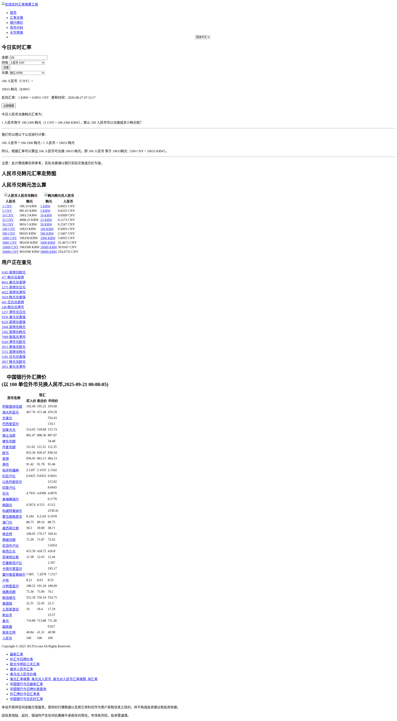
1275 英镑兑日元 (14, 287)
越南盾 (7, 627)
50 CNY (8, 224)
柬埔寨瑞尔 (10, 499)
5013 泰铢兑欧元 (14, 347)
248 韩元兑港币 (13, 307)
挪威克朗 (9, 540)
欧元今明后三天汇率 (25, 664)
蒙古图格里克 (12, 516)
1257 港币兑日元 (14, 312)
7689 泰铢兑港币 (14, 337)
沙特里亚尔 (10, 586)
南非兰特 (9, 632)
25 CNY (8, 220)
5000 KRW (47, 242)
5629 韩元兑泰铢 (14, 297)
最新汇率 (16, 654)
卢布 (5, 580)
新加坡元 (9, 598)
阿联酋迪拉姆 (12, 406)
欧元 (5, 453)
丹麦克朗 (9, 447)
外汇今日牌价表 (21, 659)
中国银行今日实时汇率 (26, 699)
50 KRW (46, 224)
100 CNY (8, 229)
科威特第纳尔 (12, 511)
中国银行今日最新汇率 (26, 684)
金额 (5, 57)
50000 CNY (10, 251)
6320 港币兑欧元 (14, 342)
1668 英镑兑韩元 (14, 327)
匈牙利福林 (10, 470)
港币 (5, 464)
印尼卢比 (9, 476)
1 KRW (45, 206)
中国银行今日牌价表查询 (28, 689)
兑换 (5, 72)
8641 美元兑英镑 (14, 282)
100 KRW (47, 229)
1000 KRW (47, 238)
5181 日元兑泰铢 (14, 357)
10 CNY (8, 215)
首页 (13, 12)
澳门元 (7, 522)
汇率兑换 (16, 17)
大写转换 (16, 32)
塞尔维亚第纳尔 (13, 574)
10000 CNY (10, 247)
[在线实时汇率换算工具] (20, 4)
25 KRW (46, 220)
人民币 (7, 638)
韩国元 (7, 505)
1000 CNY (9, 238)
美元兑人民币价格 (23, 674)
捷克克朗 (9, 441)
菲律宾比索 (10, 557)
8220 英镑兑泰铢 (14, 322)
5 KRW (45, 210)
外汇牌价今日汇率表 (25, 694)
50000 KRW (48, 251)
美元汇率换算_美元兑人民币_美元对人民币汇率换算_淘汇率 (54, 679)
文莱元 (7, 418)
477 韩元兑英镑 (13, 277)
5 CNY (7, 210)
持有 (5, 62)
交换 (6, 67)
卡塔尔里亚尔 (12, 569)
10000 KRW (48, 247)
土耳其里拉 (10, 609)
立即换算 (8, 105)
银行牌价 (16, 22)
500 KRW (47, 233)
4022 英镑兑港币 (14, 292)
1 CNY (7, 206)
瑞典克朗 (9, 592)
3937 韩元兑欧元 (14, 361)
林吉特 (7, 534)
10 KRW (46, 215)
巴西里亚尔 (10, 424)
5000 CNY (9, 242)
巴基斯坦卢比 (12, 563)
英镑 (5, 459)
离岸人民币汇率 (21, 669)
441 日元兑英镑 (13, 302)
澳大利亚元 (10, 412)
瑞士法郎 (9, 435)
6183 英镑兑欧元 (14, 272)
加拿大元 (9, 430)
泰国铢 (7, 603)
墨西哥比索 (10, 528)
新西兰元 (9, 551)
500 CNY (8, 233)
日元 (5, 493)
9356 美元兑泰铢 (14, 317)
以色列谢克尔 (12, 482)
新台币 (7, 615)
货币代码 (16, 27)
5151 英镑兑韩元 (14, 352)
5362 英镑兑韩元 (14, 332)
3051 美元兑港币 (14, 366)
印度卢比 (9, 487)
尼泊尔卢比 (10, 545)
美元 (5, 621)
